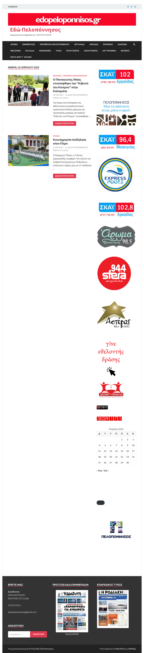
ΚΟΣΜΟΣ (125, 51)
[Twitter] (131, 6)
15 (122, 451)
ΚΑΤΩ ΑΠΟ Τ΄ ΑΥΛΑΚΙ (20, 57)
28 (116, 462)
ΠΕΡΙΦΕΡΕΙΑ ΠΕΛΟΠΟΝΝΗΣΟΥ (54, 44)
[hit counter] (109, 420)
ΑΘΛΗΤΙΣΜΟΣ (91, 51)
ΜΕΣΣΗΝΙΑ (15, 51)
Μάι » (106, 470)
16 (127, 451)
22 (122, 456)
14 (116, 451)
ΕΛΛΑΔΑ (29, 51)
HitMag (132, 649)
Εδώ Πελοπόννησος (35, 29)
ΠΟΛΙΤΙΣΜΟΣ (72, 51)
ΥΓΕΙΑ (58, 51)
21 (116, 456)
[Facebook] (128, 6)
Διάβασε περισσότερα (64, 123)
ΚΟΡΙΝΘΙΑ (108, 44)
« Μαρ (99, 470)
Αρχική (14, 44)
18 (99, 456)
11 (99, 451)
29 (122, 462)
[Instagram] (135, 6)
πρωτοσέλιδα (72, 634)
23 (127, 456)
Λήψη (100, 503)
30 (127, 462)
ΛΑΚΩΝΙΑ (122, 44)
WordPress (121, 649)
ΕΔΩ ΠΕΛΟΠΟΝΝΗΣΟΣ (78, 95)
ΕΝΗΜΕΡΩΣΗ (28, 44)
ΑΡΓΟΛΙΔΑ (79, 44)
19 (105, 456)
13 (110, 451)
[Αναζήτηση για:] (27, 634)
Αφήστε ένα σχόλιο (60, 98)
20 (110, 456)
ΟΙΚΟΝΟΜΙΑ (45, 51)
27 (110, 462)
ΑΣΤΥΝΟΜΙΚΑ (109, 51)
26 (105, 462)
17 (133, 451)
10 (133, 445)
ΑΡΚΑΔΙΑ (93, 44)
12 (105, 451)
